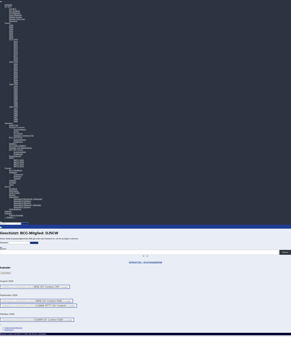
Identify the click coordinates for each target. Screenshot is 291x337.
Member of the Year (17, 19)
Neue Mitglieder (15, 15)
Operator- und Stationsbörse (20, 148)
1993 (16, 93)
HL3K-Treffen (14, 193)
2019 (16, 60)
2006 (16, 76)
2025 (11, 27)
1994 (16, 95)
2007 (16, 78)
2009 (16, 82)
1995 (16, 97)
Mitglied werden (15, 17)
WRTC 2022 (19, 160)
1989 (16, 121)
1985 (16, 113)
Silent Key (13, 21)
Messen (12, 195)
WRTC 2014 (19, 164)
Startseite (8, 5)
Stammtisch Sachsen (22, 207)
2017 (16, 56)
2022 (11, 33)
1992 (16, 91)
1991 (16, 89)
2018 (16, 58)
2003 (16, 70)
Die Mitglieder (14, 13)
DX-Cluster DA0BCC (17, 146)
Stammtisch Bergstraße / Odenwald (28, 199)
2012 (16, 46)
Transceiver (18, 174)
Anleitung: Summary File (24, 136)
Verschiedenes (15, 209)
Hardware (13, 172)
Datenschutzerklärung (13, 328)
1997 (16, 101)
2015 (16, 52)
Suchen (3, 249)
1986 (16, 115)
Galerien (8, 211)
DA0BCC (13, 144)
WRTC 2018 (19, 162)
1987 (16, 117)
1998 (16, 103)
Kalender (8, 213)
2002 (16, 68)
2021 (11, 35)
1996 (16, 99)
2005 (16, 74)
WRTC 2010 (19, 166)
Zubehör (17, 179)
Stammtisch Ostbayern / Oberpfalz (27, 205)
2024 (11, 29)
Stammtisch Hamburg (22, 201)
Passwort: (4, 243)
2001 (16, 66)
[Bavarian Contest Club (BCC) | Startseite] (13, 228)
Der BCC (12, 9)
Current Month (5, 273)
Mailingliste (13, 191)
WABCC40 (13, 125)
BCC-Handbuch (15, 170)
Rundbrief (13, 189)
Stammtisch (14, 197)
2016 (16, 54)
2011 (16, 44)
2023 (11, 31)
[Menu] (1, 1)
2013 (16, 48)
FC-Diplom (18, 134)
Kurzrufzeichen (15, 156)
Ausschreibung (20, 130)
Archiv (16, 132)
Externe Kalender (16, 215)
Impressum (9, 330)
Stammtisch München (22, 203)
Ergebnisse (18, 142)
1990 (16, 87)
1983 (16, 109)
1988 (16, 119)
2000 (16, 64)
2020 (11, 38)
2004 (16, 72)
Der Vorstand (14, 11)
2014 (16, 50)
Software (12, 181)
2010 (16, 42)
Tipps (11, 185)
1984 (16, 111)
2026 (11, 25)
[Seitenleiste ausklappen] (1, 247)
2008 (16, 80)
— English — (10, 217)
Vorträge (12, 183)
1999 (16, 105)
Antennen (17, 177)
